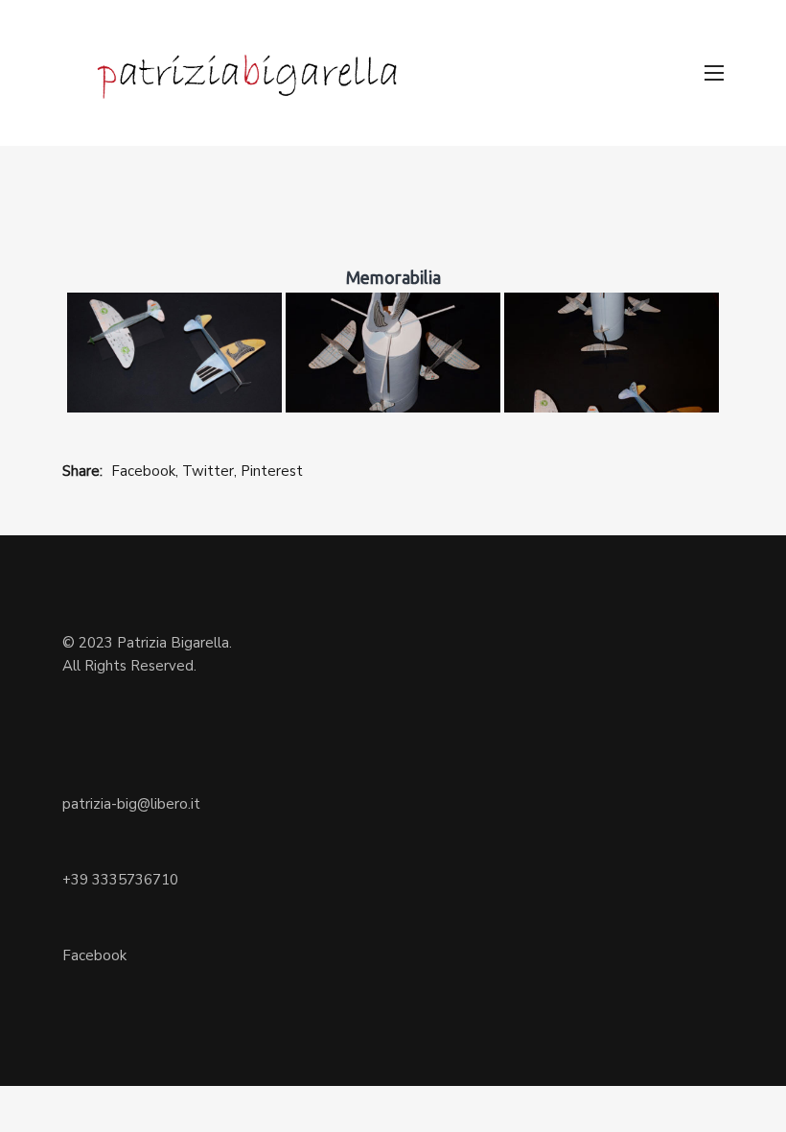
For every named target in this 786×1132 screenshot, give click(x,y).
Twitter (208, 471)
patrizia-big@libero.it (131, 804)
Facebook (143, 471)
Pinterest (272, 471)
